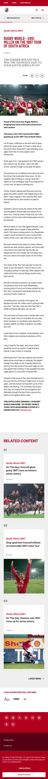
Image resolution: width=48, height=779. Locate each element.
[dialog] (24, 765)
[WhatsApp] (13, 724)
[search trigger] (37, 10)
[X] (19, 718)
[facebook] (32, 76)
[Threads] (6, 724)
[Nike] (25, 699)
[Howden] (16, 699)
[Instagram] (6, 718)
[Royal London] (7, 699)
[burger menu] (43, 10)
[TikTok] (26, 718)
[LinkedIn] (39, 718)
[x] (37, 76)
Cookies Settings (24, 768)
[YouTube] (32, 718)
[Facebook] (13, 718)
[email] (42, 76)
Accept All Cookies (24, 774)
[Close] (45, 755)
